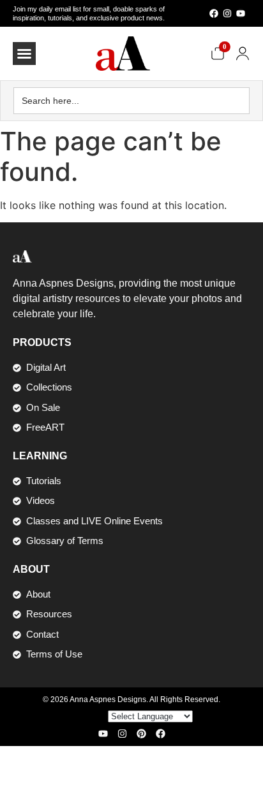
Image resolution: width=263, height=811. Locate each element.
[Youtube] (240, 13)
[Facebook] (213, 13)
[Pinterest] (141, 733)
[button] (24, 53)
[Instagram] (227, 13)
